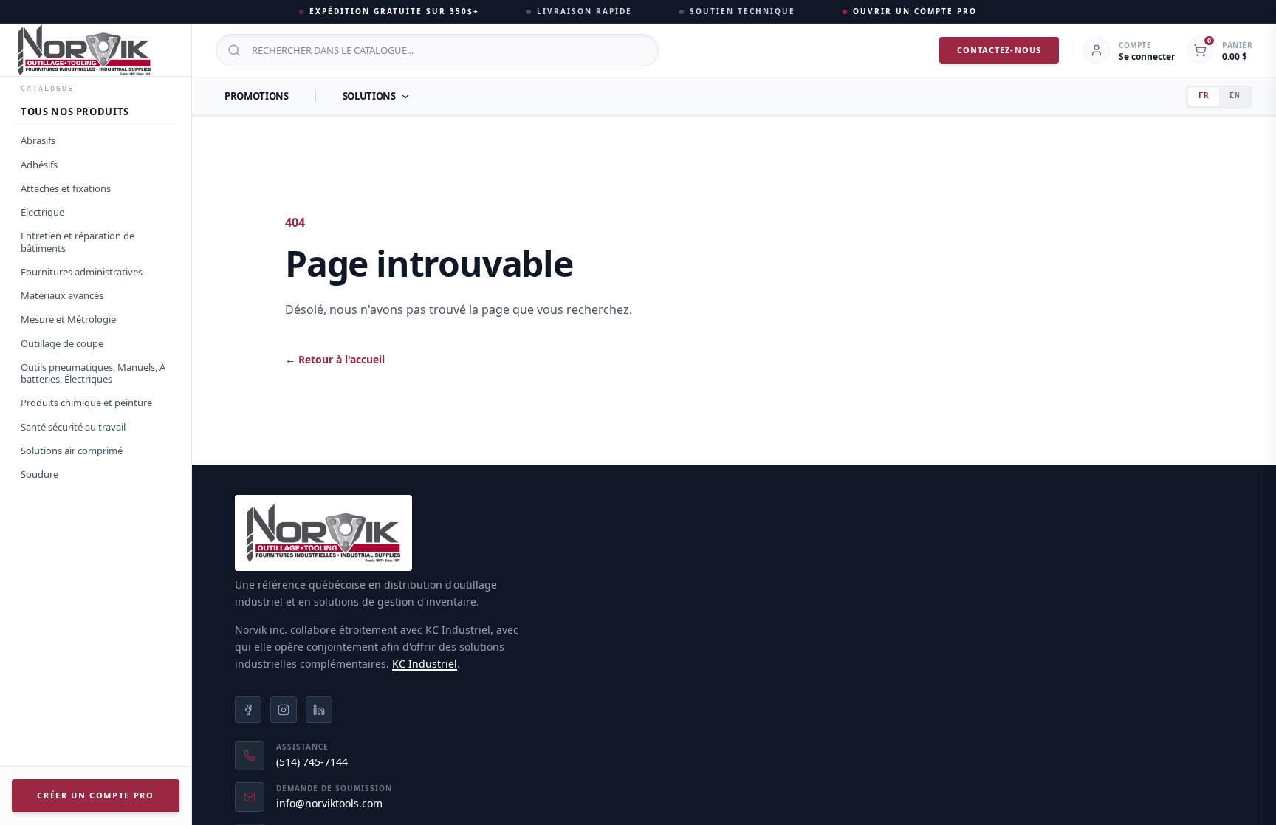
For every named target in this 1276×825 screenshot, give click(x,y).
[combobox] (437, 50)
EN (1234, 95)
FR (1203, 95)
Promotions (256, 96)
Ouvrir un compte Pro (915, 11)
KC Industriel (424, 664)
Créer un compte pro (95, 795)
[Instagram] (283, 709)
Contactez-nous (999, 49)
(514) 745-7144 (312, 762)
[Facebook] (248, 709)
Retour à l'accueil (335, 359)
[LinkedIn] (319, 709)
